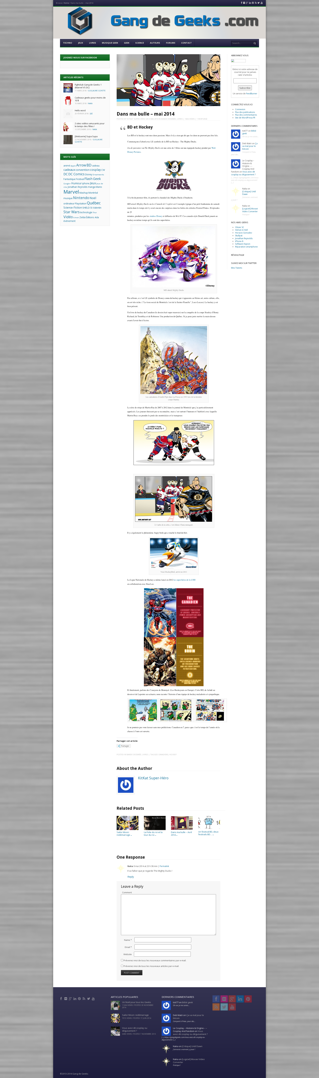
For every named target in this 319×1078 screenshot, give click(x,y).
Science (139, 42)
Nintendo (81, 197)
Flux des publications (245, 112)
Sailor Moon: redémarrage (124, 833)
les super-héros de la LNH (184, 579)
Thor (95, 212)
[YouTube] (93, 998)
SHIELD (86, 207)
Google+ (67, 183)
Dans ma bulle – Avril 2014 (181, 833)
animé (66, 165)
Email (128, 947)
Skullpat (238, 235)
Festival (80, 179)
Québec (94, 203)
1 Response (202, 119)
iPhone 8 (239, 241)
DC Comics (76, 174)
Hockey (173, 754)
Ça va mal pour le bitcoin (250, 146)
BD (89, 165)
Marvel (71, 191)
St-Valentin (95, 207)
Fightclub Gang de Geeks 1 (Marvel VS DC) (88, 86)
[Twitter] (88, 998)
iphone (86, 183)
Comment (127, 892)
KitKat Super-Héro (136, 119)
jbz (91, 113)
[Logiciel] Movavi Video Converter (250, 210)
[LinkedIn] (75, 998)
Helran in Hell (241, 230)
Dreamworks (98, 174)
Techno (67, 42)
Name (128, 939)
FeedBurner (251, 93)
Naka (90, 103)
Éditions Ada (92, 217)
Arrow (81, 165)
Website (127, 954)
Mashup (83, 192)
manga (91, 186)
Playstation (80, 203)
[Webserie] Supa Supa (86, 136)
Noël (93, 198)
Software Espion (242, 243)
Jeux (80, 42)
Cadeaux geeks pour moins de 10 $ (90, 99)
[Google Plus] (70, 998)
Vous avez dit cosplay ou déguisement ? (243, 173)
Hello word (80, 110)
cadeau (96, 165)
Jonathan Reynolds (77, 186)
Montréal (93, 192)
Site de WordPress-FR (245, 117)
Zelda (82, 217)
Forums (170, 42)
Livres (92, 42)
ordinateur (68, 203)
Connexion (240, 109)
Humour (76, 183)
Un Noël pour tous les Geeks (136, 1002)
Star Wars (71, 211)
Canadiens (163, 754)
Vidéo (68, 216)
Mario (99, 186)
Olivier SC (239, 227)
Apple (73, 166)
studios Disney (156, 216)
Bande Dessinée (168, 119)
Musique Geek (110, 42)
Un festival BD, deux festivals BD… (208, 833)
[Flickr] (66, 998)
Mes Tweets (236, 267)
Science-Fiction (72, 207)
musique (68, 198)
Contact (186, 42)
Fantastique (69, 179)
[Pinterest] (79, 998)
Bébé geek (187, 1002)
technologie (86, 212)
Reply (130, 876)
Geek (126, 42)
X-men (76, 217)
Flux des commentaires (246, 114)
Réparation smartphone (246, 246)
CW (103, 169)
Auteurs (155, 42)
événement (69, 221)
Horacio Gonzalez (243, 232)
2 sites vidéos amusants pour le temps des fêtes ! (90, 125)
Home (66, 3)
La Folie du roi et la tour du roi (153, 833)
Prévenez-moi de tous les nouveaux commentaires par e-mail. (155, 960)
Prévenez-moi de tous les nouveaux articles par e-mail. (151, 966)
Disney (88, 174)
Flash (88, 178)
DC (65, 174)
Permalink (164, 866)
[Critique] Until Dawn (249, 193)
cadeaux (69, 170)
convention (83, 170)
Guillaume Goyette (97, 90)
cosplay (95, 170)
